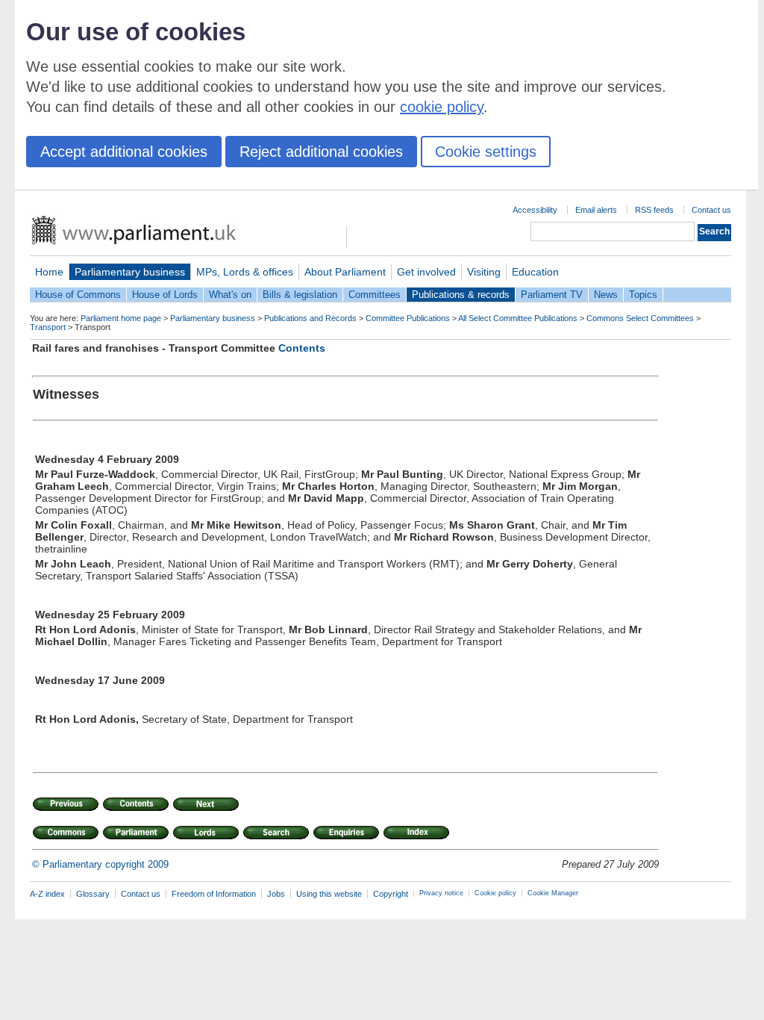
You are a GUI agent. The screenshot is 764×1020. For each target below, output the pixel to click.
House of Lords (165, 294)
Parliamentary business (130, 272)
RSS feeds (654, 209)
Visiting (484, 272)
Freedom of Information (214, 893)
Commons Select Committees (640, 318)
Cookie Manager (552, 893)
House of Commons (78, 294)
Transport (48, 327)
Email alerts (596, 209)
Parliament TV (552, 294)
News (606, 294)
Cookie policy (495, 893)
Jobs (276, 893)
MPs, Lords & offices (244, 272)
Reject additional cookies (321, 151)
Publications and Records (310, 318)
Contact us (711, 209)
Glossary (93, 893)
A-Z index (47, 893)
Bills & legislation (300, 294)
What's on (230, 294)
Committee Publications (408, 318)
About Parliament (345, 272)
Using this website (329, 893)
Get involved (426, 272)
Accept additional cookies (123, 151)
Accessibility (535, 209)
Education (535, 272)
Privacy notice (441, 893)
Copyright (390, 893)
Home (49, 272)
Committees (374, 294)
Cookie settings (485, 151)
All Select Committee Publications (517, 318)
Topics (643, 294)
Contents (301, 348)
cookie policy (441, 107)
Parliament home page (121, 318)
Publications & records (461, 294)
